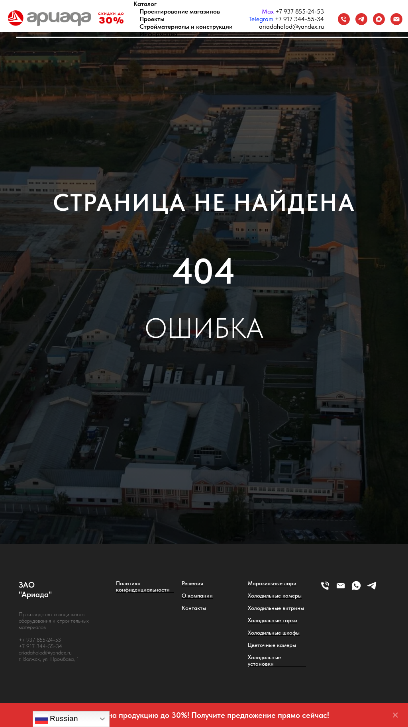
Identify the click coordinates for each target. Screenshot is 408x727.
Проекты (152, 19)
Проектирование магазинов (179, 11)
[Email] (396, 19)
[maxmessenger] (379, 19)
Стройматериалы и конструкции (186, 26)
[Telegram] (361, 19)
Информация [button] (158, 34)
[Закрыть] (395, 715)
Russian (63, 718)
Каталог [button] (145, 4)
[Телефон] (344, 19)
